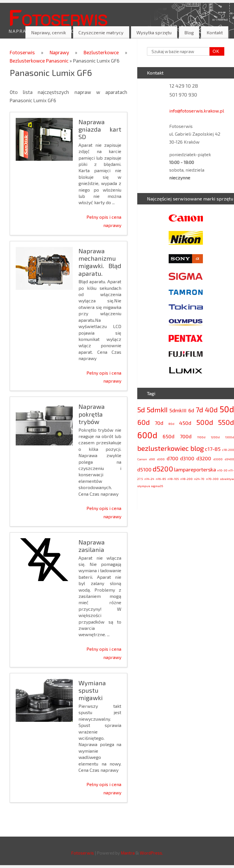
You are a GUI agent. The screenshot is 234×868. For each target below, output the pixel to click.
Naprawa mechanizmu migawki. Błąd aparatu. (99, 262)
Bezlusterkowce (104, 52)
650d (168, 436)
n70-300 (212, 479)
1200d (215, 437)
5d (141, 409)
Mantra (128, 852)
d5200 (163, 469)
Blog (189, 32)
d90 (152, 459)
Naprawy (62, 52)
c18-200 (228, 449)
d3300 (218, 459)
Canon (142, 459)
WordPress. (151, 852)
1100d (201, 437)
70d (159, 423)
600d (147, 435)
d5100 (144, 469)
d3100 (187, 458)
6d (191, 410)
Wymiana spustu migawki (92, 690)
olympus (143, 486)
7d (199, 409)
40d (211, 409)
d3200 (203, 458)
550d (226, 422)
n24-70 (199, 479)
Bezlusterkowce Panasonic (40, 60)
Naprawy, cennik (48, 32)
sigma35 (157, 486)
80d (171, 423)
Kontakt (215, 32)
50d (226, 409)
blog (197, 448)
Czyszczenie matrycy (101, 32)
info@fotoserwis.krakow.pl (196, 110)
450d (185, 423)
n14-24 (149, 479)
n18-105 (173, 479)
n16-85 (161, 479)
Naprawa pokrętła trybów (91, 414)
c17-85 (213, 449)
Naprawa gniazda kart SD (99, 129)
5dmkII (157, 409)
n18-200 (186, 479)
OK (214, 51)
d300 (161, 459)
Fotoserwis (58, 17)
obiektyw (227, 479)
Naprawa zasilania (91, 545)
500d (204, 422)
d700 (172, 458)
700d (185, 436)
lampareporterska (195, 469)
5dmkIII (177, 410)
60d (143, 422)
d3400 (229, 459)
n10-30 (222, 470)
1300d (229, 437)
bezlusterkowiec (163, 448)
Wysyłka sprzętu (154, 32)
